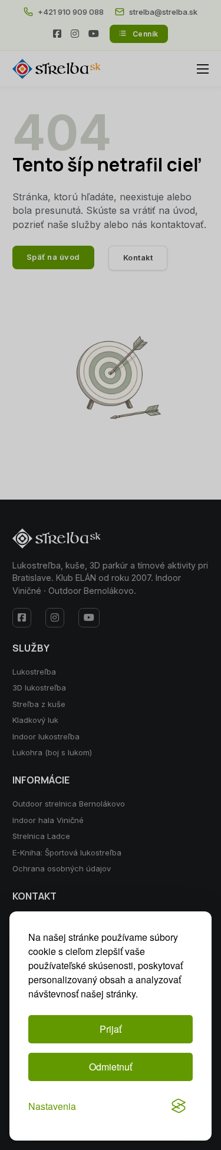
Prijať (110, 1029)
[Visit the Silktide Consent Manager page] (178, 1106)
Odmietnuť (110, 1066)
